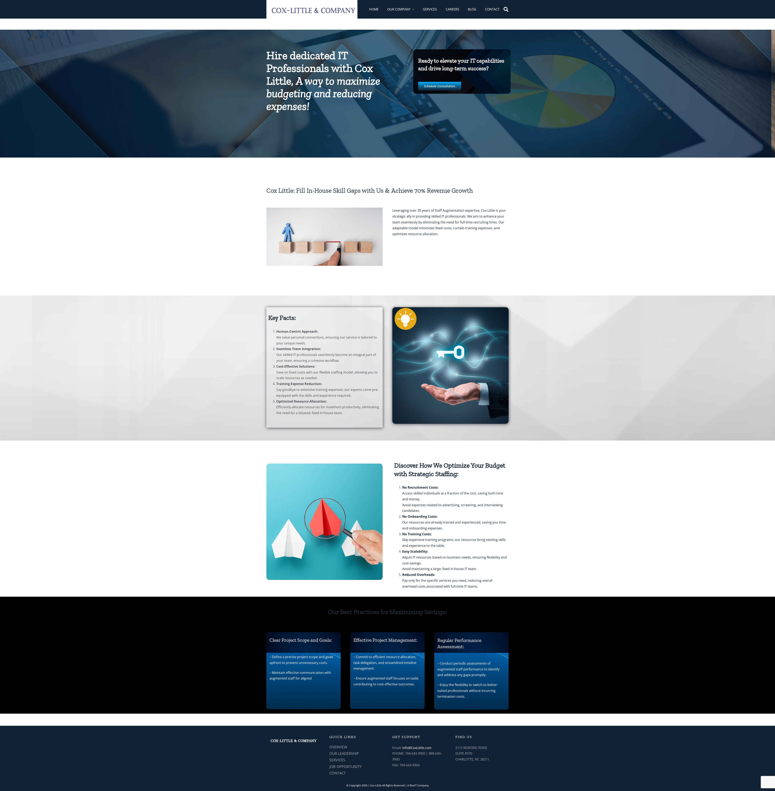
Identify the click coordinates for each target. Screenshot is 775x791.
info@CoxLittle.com (416, 748)
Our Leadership (344, 753)
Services (337, 759)
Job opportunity (345, 766)
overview (338, 747)
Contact (337, 773)
